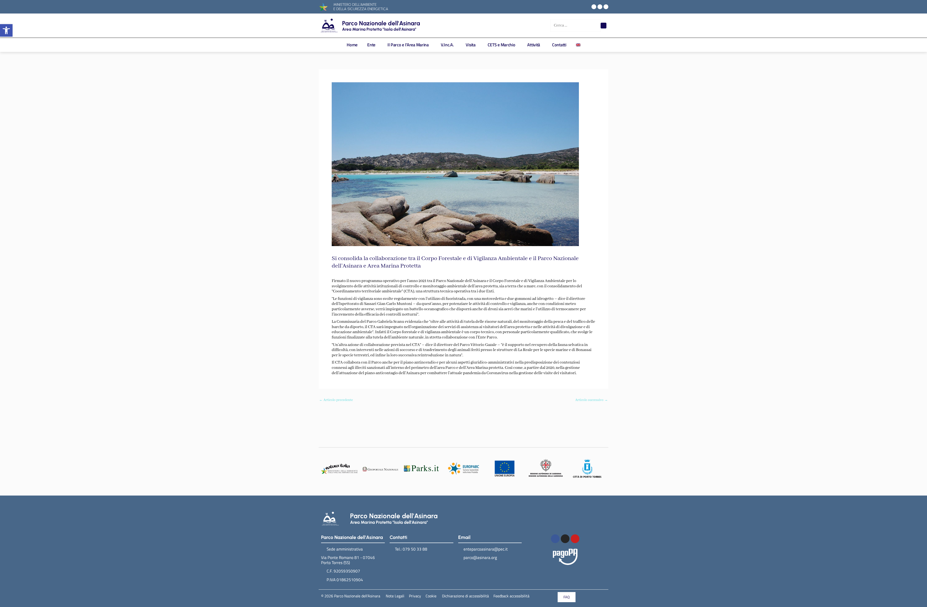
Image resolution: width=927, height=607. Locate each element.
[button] (6, 30)
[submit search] (603, 25)
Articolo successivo (591, 400)
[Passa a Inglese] (578, 45)
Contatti (559, 44)
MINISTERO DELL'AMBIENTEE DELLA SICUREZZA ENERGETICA (360, 6)
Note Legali (395, 596)
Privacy (415, 596)
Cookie (431, 596)
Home (352, 44)
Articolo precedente (336, 400)
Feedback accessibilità (511, 596)
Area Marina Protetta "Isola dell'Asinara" (379, 29)
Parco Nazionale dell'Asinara (381, 23)
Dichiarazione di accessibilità (465, 596)
